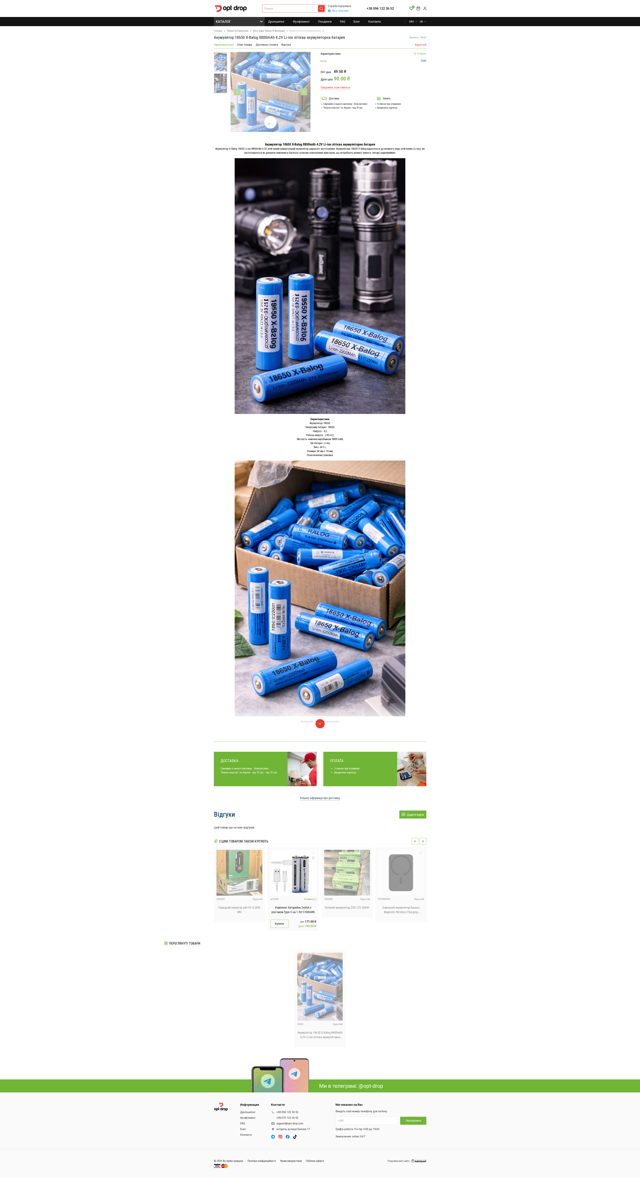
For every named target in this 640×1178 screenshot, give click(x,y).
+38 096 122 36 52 (380, 8)
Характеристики (224, 44)
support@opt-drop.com (289, 1123)
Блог (357, 21)
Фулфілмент (301, 21)
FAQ (342, 21)
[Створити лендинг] (313, 857)
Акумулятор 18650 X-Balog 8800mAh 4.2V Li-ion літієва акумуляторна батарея (320, 1035)
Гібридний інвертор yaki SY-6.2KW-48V (239, 910)
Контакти (374, 21)
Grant (423, 60)
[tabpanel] (270, 92)
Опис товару (244, 44)
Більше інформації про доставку (320, 798)
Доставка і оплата (267, 44)
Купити (279, 923)
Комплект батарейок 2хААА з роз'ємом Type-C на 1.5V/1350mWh (293, 910)
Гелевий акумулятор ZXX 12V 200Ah (347, 907)
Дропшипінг (276, 21)
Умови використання (291, 1161)
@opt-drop (371, 1086)
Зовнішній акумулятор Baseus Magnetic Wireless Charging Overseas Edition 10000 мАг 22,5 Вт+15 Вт (401, 910)
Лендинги (325, 21)
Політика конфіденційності (262, 1161)
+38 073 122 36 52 (287, 1117)
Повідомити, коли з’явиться (335, 87)
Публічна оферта (315, 1161)
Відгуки (286, 44)
